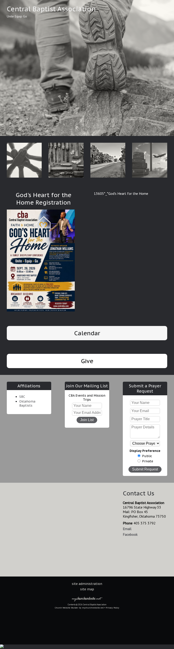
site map (87, 589)
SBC (22, 397)
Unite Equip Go (17, 16)
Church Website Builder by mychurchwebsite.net (79, 607)
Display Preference (145, 451)
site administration (87, 584)
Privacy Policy (112, 607)
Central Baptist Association (51, 9)
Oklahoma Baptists (27, 403)
